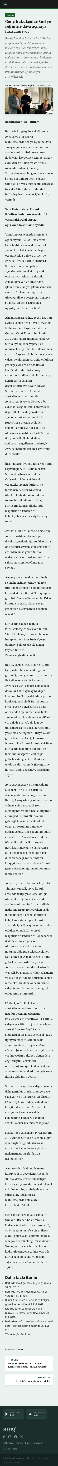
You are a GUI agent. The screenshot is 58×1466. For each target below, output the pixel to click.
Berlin (10, 15)
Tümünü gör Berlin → (17, 1334)
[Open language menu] (52, 4)
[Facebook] (15, 1436)
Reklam (19, 1443)
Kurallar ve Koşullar (34, 1443)
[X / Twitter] (21, 1436)
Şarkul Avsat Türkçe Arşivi (19, 85)
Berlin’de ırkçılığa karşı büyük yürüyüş (28, 1283)
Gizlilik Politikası (10, 1449)
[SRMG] (9, 1429)
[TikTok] (4, 1436)
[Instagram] (9, 1436)
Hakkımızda (8, 1443)
